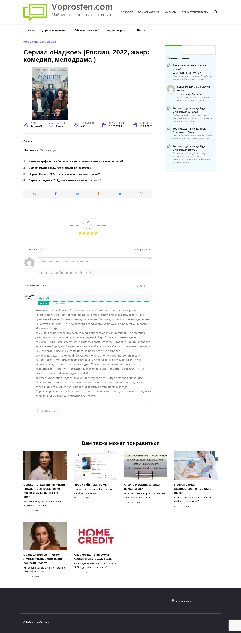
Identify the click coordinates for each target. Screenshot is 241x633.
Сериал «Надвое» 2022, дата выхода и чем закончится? (65, 180)
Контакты (170, 12)
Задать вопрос (115, 30)
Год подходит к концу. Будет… (191, 108)
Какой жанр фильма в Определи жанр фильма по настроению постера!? (76, 161)
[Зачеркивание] (56, 273)
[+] (91, 272)
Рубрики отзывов (85, 30)
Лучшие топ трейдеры (195, 12)
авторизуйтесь (143, 249)
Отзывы (51, 42)
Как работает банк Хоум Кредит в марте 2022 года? (93, 556)
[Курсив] (46, 273)
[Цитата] (71, 273)
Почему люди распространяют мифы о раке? (192, 488)
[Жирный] (41, 273)
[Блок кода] (76, 273)
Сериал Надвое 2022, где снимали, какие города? (61, 167)
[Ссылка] (81, 273)
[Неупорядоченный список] (66, 273)
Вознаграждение (148, 12)
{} (86, 272)
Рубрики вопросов (52, 30)
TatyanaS (43, 298)
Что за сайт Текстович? (91, 484)
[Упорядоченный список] (61, 273)
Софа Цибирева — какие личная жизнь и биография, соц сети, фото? (43, 558)
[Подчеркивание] (51, 273)
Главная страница (33, 42)
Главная (29, 30)
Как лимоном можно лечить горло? (189, 67)
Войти (140, 30)
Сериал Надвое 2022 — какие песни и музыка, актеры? (64, 174)
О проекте (127, 12)
